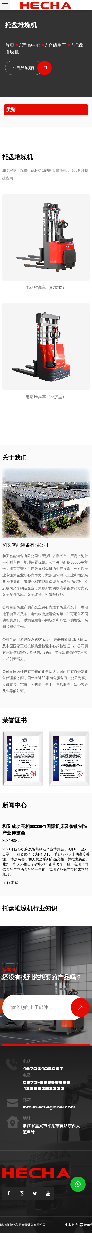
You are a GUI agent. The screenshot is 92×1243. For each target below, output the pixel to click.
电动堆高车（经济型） (46, 396)
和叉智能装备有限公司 (30, 1225)
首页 (9, 45)
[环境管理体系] (69, 758)
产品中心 (31, 45)
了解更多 (10, 883)
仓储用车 (57, 45)
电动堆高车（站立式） (46, 287)
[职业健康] (22, 758)
